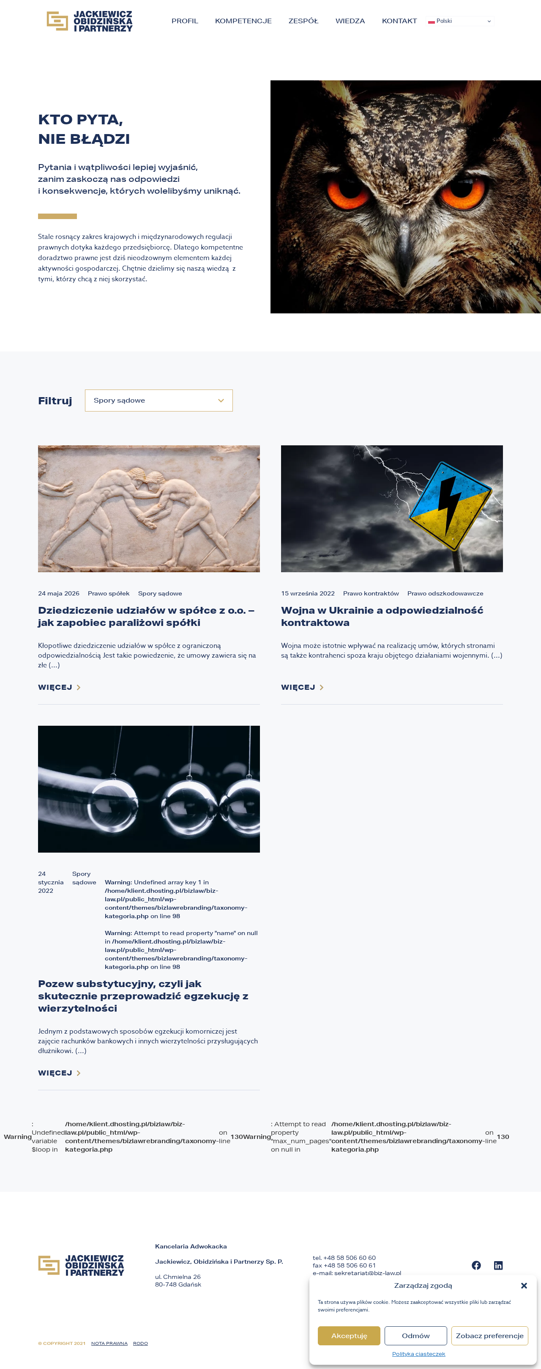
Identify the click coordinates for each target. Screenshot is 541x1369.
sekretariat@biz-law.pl (367, 1273)
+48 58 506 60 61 (350, 1265)
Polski (443, 21)
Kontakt (399, 21)
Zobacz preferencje (490, 1336)
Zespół (304, 21)
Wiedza (350, 21)
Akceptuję (349, 1336)
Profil (185, 21)
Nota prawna (109, 1343)
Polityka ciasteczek (418, 1354)
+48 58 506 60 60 (349, 1258)
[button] (524, 1285)
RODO (140, 1343)
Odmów (416, 1336)
